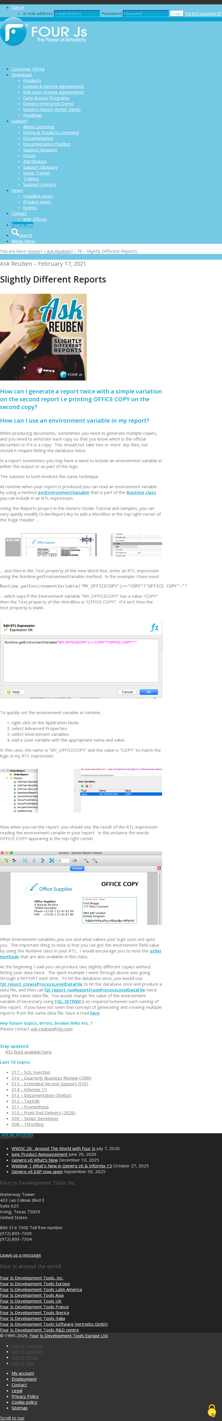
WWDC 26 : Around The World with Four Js (53, 1148)
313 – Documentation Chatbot (41, 1095)
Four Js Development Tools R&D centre (39, 1330)
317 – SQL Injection (31, 1072)
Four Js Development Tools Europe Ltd (69, 1335)
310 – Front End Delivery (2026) (43, 1112)
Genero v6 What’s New (35, 1160)
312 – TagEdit (26, 1101)
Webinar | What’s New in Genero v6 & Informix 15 (62, 1166)
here (95, 1013)
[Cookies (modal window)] (212, 1411)
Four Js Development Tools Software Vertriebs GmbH (54, 1324)
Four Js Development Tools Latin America (41, 1289)
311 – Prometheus (30, 1107)
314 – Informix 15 (29, 1089)
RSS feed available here (28, 1052)
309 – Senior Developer (35, 1118)
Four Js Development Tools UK (31, 1301)
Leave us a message (20, 1255)
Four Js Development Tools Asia (32, 1295)
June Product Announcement (40, 1154)
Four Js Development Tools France (34, 1306)
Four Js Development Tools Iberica (34, 1312)
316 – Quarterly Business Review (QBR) (51, 1078)
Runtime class (141, 492)
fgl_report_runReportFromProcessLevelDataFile (94, 990)
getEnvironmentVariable (63, 492)
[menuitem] (117, 69)
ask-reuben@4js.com (52, 1029)
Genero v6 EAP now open (37, 1171)
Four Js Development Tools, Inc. (31, 1278)
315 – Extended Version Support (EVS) (50, 1083)
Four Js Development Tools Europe (35, 1283)
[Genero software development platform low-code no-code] (43, 59)
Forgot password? (203, 13)
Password (111, 13)
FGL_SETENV (67, 1001)
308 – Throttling (28, 1124)
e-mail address (38, 13)
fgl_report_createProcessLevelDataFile (41, 984)
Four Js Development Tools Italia (32, 1318)
